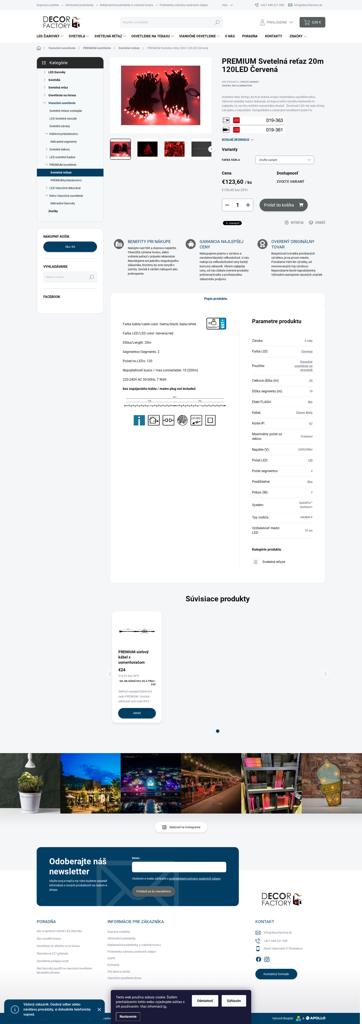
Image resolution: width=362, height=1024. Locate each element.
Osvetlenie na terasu (62, 95)
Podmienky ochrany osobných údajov (184, 5)
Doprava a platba (48, 5)
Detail (137, 713)
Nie (310, 402)
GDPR (111, 958)
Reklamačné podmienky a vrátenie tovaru (126, 5)
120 (310, 460)
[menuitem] (51, 36)
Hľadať (217, 22)
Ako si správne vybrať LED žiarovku (59, 931)
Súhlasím (234, 1001)
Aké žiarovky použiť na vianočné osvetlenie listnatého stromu (64, 970)
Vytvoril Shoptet (282, 1018)
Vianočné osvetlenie (62, 103)
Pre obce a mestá (118, 971)
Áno (310, 481)
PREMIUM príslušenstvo (66, 180)
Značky (53, 211)
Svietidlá (54, 80)
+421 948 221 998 (275, 941)
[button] (218, 731)
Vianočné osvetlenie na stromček (304, 366)
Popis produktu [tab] (215, 299)
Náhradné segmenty (63, 141)
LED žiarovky (56, 72)
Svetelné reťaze (61, 172)
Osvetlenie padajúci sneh (53, 961)
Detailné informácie (235, 139)
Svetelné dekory (59, 149)
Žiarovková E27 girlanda (52, 953)
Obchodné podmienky (79, 5)
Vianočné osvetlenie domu (124, 978)
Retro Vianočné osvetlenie (66, 195)
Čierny (300, 412)
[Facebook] (258, 958)
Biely (309, 412)
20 (311, 380)
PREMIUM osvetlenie (62, 164)
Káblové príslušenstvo (63, 134)
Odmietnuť (205, 1001)
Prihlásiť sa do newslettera (153, 891)
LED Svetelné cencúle (63, 118)
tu (164, 1006)
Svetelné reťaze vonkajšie (65, 110)
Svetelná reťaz (58, 87)
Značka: (237, 85)
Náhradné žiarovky (62, 203)
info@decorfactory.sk (278, 932)
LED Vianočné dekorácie (65, 188)
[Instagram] (267, 958)
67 (311, 423)
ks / (70, 246)
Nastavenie (128, 1017)
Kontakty (113, 965)
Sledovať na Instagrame (184, 827)
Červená (307, 351)
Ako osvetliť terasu (49, 938)
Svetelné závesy (59, 126)
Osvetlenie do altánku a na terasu (58, 946)
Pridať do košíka (279, 205)
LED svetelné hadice (62, 157)
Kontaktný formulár (276, 974)
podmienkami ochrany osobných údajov (195, 878)
